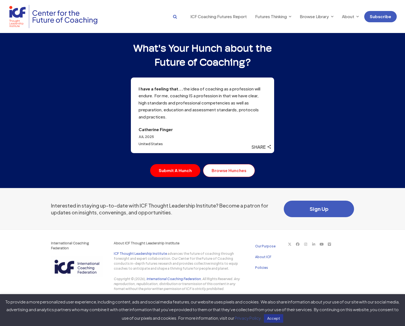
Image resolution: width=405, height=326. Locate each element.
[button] (170, 16)
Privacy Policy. (248, 318)
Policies (261, 268)
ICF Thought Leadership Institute (140, 254)
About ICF (263, 257)
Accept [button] (273, 318)
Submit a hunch (175, 170)
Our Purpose (265, 246)
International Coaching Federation (174, 279)
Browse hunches (229, 170)
